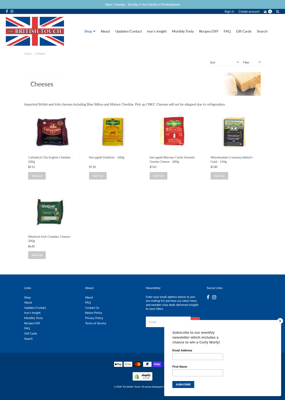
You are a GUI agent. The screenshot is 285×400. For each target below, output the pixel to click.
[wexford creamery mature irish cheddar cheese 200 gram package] (51, 211)
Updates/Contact (128, 31)
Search (262, 31)
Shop (88, 31)
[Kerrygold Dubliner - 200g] (112, 132)
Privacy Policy (94, 318)
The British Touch (131, 386)
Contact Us (92, 307)
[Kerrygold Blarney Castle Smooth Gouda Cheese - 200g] (173, 132)
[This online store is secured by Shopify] (142, 379)
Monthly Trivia (183, 31)
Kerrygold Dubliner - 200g (106, 157)
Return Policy (93, 312)
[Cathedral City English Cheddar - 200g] (51, 132)
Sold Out (37, 175)
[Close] (280, 321)
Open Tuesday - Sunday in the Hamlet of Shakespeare (142, 4)
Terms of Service (95, 323)
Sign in (229, 11)
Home (28, 53)
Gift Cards (243, 31)
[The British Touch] (35, 31)
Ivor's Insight (157, 31)
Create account (248, 11)
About (105, 31)
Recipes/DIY (208, 31)
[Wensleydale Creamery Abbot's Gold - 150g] (234, 132)
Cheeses (40, 53)
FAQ (227, 31)
